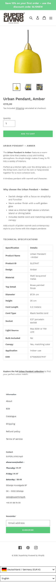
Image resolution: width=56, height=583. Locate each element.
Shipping (20, 108)
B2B (8, 409)
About (9, 401)
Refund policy (13, 431)
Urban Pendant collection (31, 371)
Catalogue (11, 416)
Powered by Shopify (36, 555)
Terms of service (14, 439)
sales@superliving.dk (15, 497)
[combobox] (28, 569)
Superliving (23, 555)
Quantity (7, 118)
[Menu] (50, 18)
